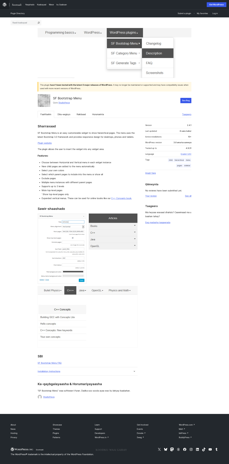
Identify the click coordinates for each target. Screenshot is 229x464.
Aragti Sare (150, 173)
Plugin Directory (18, 13)
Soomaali (39, 450)
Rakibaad (81, 114)
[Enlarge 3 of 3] (134, 289)
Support (98, 429)
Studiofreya (64, 102)
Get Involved (142, 425)
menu (188, 160)
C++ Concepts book (121, 198)
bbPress (183, 433)
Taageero (186, 114)
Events (140, 429)
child (171, 160)
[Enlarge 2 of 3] (134, 217)
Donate (141, 433)
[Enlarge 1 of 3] (83, 217)
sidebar (187, 166)
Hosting (14, 433)
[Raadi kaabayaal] (38, 22)
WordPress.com (187, 425)
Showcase (57, 425)
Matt (182, 429)
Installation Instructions (49, 371)
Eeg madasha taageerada (157, 222)
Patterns (56, 437)
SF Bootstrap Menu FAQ (49, 363)
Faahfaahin (45, 114)
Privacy (14, 437)
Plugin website (45, 143)
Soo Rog (186, 100)
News (13, 429)
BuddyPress (185, 437)
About (13, 425)
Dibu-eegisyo (64, 114)
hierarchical (179, 160)
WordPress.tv (102, 437)
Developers (100, 433)
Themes (56, 429)
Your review (151, 196)
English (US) (186, 154)
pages (179, 166)
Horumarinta (98, 114)
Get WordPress (216, 4)
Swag (140, 437)
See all (188, 196)
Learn (97, 425)
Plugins (56, 433)
